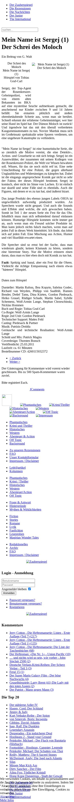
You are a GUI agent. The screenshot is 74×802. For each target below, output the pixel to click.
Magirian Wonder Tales (24, 537)
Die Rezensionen (20, 8)
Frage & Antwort (20, 502)
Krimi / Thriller (18, 481)
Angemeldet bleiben (14, 589)
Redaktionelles (18, 544)
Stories (13, 519)
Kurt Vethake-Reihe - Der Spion (29, 715)
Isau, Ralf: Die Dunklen (24, 726)
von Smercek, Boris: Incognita (28, 719)
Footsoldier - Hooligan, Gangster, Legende (36, 747)
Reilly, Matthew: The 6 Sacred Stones (33, 754)
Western (14, 432)
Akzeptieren (7, 796)
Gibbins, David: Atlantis (24, 722)
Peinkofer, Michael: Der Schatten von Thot (36, 751)
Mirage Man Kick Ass (23, 765)
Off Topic (15, 440)
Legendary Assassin (21, 729)
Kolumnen (16, 471)
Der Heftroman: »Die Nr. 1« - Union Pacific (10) (39, 654)
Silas (12, 761)
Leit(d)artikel (17, 467)
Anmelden (9, 593)
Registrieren (16, 607)
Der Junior (16, 15)
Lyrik (12, 527)
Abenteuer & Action (22, 436)
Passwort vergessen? (22, 600)
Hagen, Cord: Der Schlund (26, 708)
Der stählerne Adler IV (23, 705)
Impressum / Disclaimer (24, 461)
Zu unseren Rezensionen (24, 450)
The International (20, 19)
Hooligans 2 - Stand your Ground (30, 737)
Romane (14, 523)
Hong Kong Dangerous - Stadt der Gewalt (35, 776)
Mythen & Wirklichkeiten (25, 509)
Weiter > (14, 361)
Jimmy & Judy (18, 712)
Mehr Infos (7, 800)
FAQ (12, 453)
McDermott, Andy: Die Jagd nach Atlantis (35, 758)
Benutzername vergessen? (25, 603)
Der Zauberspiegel (21, 5)
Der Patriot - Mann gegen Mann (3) (31, 689)
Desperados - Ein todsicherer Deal (30, 733)
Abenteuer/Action (20, 492)
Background (17, 443)
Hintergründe (17, 506)
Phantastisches (18, 422)
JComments (37, 389)
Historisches (17, 429)
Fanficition (16, 530)
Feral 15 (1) (16, 672)
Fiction (13, 516)
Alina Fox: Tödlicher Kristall (27, 772)
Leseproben (16, 534)
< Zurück (15, 358)
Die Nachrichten (19, 12)
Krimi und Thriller (20, 425)
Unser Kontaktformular (23, 457)
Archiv (13, 547)
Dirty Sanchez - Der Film (25, 769)
